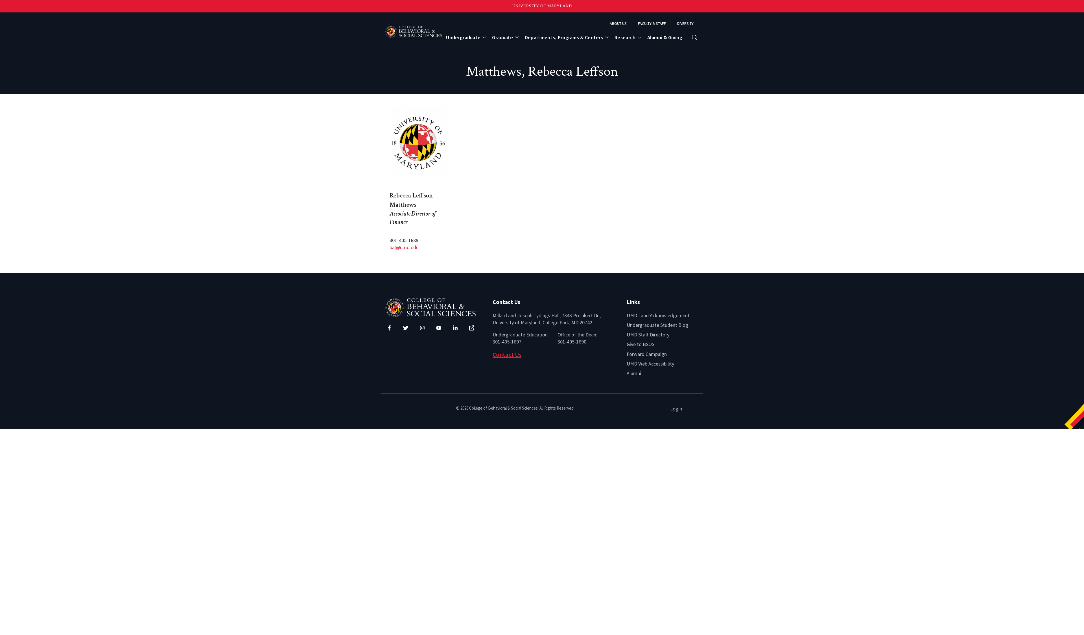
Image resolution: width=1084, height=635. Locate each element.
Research (625, 37)
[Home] (434, 307)
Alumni (634, 373)
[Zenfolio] (472, 327)
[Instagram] (422, 327)
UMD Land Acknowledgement (658, 315)
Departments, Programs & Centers (564, 37)
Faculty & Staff (652, 23)
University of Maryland (542, 6)
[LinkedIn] (455, 327)
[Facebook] (389, 327)
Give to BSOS (640, 344)
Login (676, 408)
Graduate (502, 37)
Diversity (685, 23)
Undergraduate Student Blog (657, 325)
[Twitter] (406, 327)
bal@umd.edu (404, 247)
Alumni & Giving (665, 37)
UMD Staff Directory (648, 334)
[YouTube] (439, 327)
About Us (618, 23)
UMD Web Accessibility (650, 363)
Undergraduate (463, 37)
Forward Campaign (647, 354)
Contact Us (507, 354)
